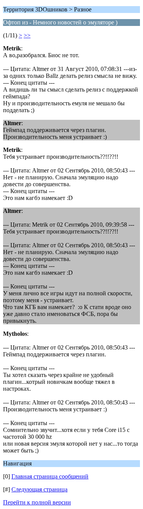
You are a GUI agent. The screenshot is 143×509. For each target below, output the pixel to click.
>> (27, 35)
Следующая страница (39, 489)
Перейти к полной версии (37, 502)
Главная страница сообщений (49, 476)
